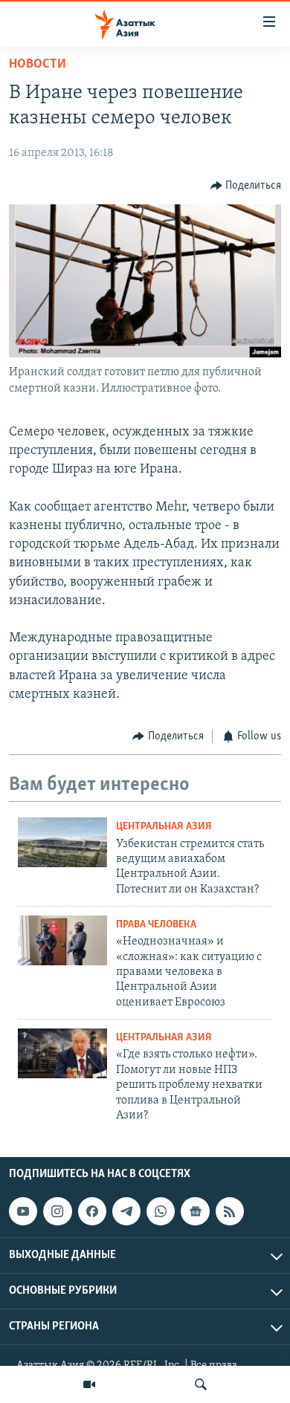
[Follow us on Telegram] (126, 1211)
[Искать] (200, 1384)
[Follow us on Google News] (195, 1211)
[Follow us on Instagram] (57, 1211)
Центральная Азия (164, 826)
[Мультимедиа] (89, 1384)
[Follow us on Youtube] (23, 1211)
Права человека (156, 924)
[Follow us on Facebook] (92, 1211)
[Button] (246, 185)
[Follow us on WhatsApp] (160, 1211)
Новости (37, 64)
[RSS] (230, 1211)
